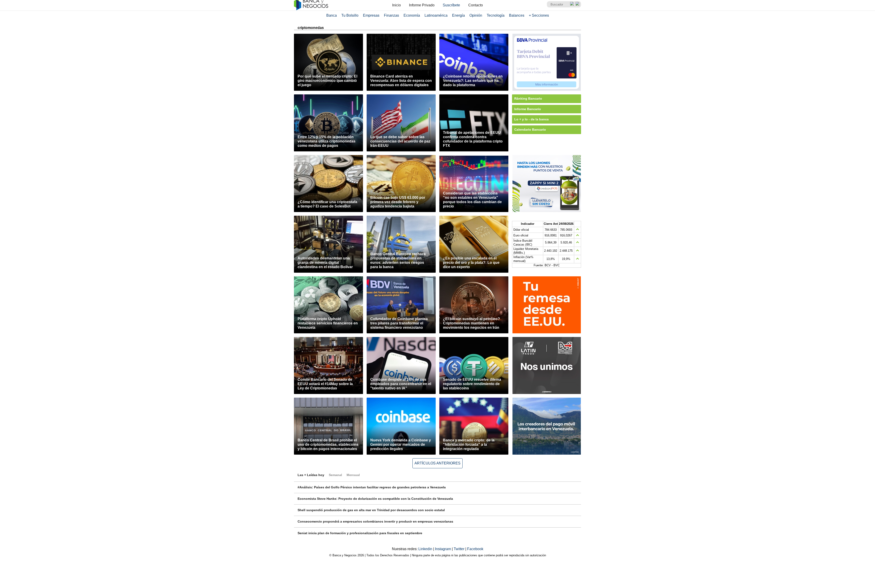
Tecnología (495, 15)
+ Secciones (539, 15)
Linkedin (425, 549)
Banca (331, 15)
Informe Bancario (527, 109)
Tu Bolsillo (349, 15)
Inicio (396, 5)
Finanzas (391, 15)
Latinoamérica (436, 15)
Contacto (475, 5)
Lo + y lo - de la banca (531, 119)
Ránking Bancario (528, 98)
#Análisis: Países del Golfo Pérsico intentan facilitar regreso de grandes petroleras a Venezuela (372, 487)
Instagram (443, 549)
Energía (458, 15)
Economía (412, 15)
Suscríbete (451, 5)
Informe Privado (422, 5)
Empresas (371, 15)
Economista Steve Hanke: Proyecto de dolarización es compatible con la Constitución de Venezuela (375, 498)
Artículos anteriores (437, 463)
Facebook (475, 549)
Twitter (459, 549)
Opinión (475, 15)
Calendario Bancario (530, 129)
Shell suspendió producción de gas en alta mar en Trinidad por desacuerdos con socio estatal (371, 510)
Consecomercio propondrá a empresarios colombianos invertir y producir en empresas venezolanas (375, 521)
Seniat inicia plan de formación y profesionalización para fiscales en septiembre (360, 533)
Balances (516, 15)
